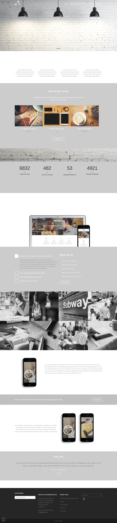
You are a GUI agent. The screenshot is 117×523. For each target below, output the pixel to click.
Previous (57, 474)
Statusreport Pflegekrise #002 (45, 510)
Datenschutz (63, 511)
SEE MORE (59, 40)
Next (60, 474)
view (32, 115)
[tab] (36, 256)
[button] (3, 519)
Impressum (63, 507)
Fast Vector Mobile (84, 128)
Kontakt (62, 501)
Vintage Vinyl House (56, 128)
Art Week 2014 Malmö (29, 128)
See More (50, 379)
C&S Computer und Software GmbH (69, 498)
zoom (25, 115)
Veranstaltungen (64, 504)
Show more (58, 139)
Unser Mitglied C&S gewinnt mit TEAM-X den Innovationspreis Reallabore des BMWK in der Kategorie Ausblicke (46, 501)
